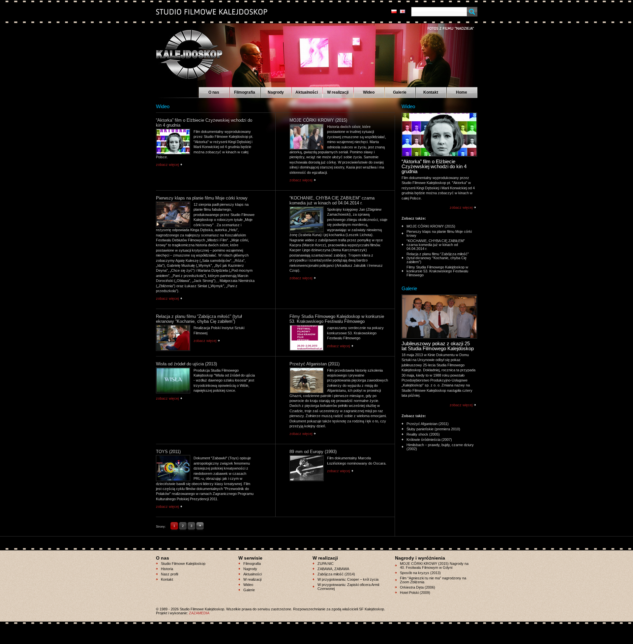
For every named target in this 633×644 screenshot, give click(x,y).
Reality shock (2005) (423, 434)
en (402, 11)
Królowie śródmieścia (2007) (429, 440)
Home (461, 92)
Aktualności (306, 92)
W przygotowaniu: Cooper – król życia (347, 579)
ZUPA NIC (325, 564)
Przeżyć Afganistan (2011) (428, 424)
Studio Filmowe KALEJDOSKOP (185, 51)
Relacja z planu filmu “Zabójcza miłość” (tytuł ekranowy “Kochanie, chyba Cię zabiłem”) (438, 258)
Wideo (369, 92)
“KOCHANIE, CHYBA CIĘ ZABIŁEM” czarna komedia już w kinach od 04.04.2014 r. (436, 245)
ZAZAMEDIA (199, 613)
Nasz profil (169, 574)
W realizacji (337, 92)
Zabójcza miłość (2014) (336, 574)
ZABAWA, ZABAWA (333, 569)
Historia (167, 569)
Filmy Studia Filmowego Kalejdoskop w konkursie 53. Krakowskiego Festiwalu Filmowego (437, 271)
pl (394, 11)
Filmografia (244, 92)
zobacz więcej (167, 165)
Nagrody (276, 92)
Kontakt (430, 92)
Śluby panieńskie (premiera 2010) (433, 429)
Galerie (400, 92)
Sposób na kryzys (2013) (420, 573)
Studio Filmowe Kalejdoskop (183, 564)
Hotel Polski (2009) (415, 593)
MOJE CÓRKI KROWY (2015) (431, 226)
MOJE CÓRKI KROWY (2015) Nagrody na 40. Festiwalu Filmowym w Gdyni (434, 565)
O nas (213, 92)
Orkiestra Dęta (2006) (417, 587)
